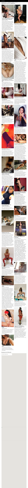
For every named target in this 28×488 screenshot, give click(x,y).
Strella (3, 327)
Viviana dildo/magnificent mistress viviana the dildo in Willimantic (8, 19)
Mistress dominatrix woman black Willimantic (7, 117)
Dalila (3, 346)
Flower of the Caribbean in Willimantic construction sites (19, 326)
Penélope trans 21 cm (5, 232)
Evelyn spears (16, 300)
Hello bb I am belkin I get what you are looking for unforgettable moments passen (20, 192)
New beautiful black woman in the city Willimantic (7, 99)
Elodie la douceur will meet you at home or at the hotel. (7, 174)
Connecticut (12, 2)
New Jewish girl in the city (18, 127)
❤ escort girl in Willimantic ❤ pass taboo (19, 237)
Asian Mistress (4, 48)
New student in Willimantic (18, 23)
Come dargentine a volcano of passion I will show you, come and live (7, 80)
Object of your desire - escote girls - (19, 60)
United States (9, 2)
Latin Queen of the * (5, 148)
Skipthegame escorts (4, 2)
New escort (16, 215)
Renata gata (16, 170)
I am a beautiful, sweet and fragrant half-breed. (6, 205)
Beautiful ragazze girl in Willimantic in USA (18, 273)
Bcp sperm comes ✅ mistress (19, 143)
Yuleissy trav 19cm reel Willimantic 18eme (8, 286)
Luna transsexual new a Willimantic (6, 268)
